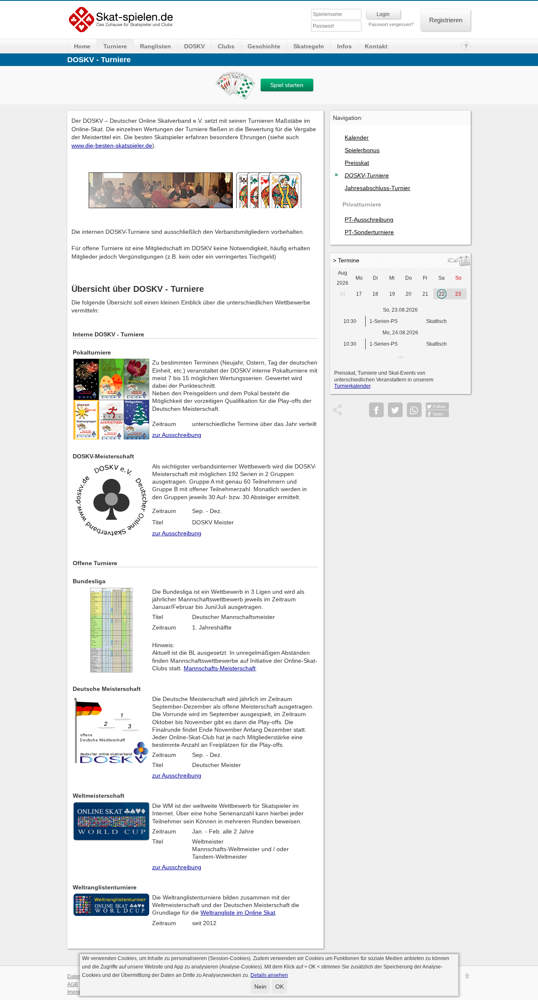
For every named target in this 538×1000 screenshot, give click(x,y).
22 (442, 294)
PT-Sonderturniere (369, 232)
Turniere (115, 46)
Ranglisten (155, 46)
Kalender (357, 137)
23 (458, 294)
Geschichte (264, 46)
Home (82, 46)
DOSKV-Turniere (367, 175)
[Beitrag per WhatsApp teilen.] (414, 409)
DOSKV (194, 46)
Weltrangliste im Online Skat (237, 912)
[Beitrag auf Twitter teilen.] (395, 409)
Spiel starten (286, 85)
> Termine (346, 260)
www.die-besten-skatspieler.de (111, 145)
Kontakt (376, 46)
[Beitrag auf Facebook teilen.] (376, 409)
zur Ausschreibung (176, 434)
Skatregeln (308, 46)
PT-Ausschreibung (369, 219)
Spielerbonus (362, 150)
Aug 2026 (342, 278)
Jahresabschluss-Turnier (377, 188)
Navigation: (348, 117)
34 (342, 294)
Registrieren (445, 20)
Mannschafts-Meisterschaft (220, 668)
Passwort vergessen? (391, 24)
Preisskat (357, 162)
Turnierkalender (352, 386)
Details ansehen (269, 975)
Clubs (226, 46)
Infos (344, 46)
